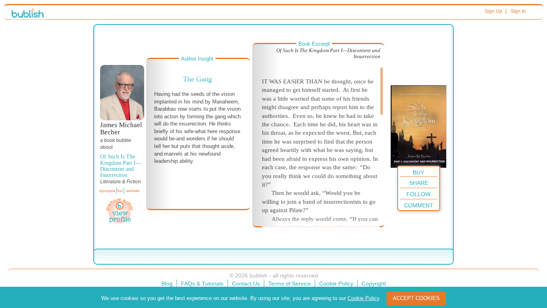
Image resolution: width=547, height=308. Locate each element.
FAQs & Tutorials (202, 283)
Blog (167, 283)
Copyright (374, 283)
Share (418, 183)
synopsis (107, 190)
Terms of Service (289, 283)
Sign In (518, 11)
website (133, 190)
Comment (418, 205)
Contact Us (246, 283)
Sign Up (493, 11)
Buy (418, 172)
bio (120, 190)
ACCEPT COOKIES (416, 298)
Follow (418, 194)
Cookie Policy (336, 283)
